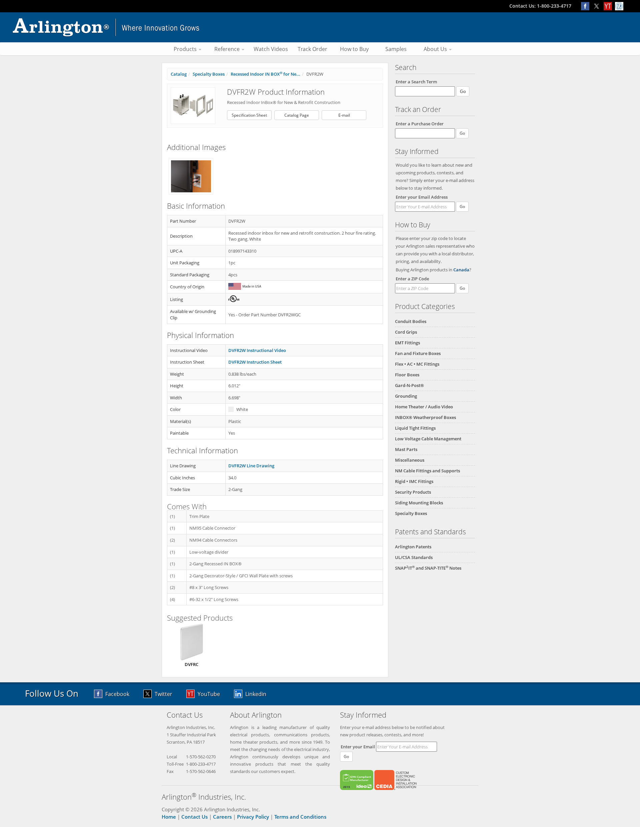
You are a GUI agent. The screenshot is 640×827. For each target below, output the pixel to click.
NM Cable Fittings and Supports (427, 471)
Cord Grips (406, 332)
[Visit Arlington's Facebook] (586, 6)
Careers (222, 816)
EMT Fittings (407, 343)
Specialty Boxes (411, 513)
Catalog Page (296, 115)
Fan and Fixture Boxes (418, 353)
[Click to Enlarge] (193, 105)
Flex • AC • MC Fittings (417, 364)
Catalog (179, 74)
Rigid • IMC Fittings (414, 481)
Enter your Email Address (422, 197)
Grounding (406, 396)
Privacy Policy (253, 816)
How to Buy (354, 49)
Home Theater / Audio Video (424, 407)
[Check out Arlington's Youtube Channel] (609, 6)
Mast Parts (406, 449)
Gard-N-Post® (409, 385)
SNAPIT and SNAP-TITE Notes (428, 568)
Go (462, 206)
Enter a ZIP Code (412, 279)
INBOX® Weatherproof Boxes (425, 417)
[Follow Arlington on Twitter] (598, 6)
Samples (396, 49)
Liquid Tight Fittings (415, 428)
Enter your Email (358, 747)
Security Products (413, 492)
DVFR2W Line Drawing (251, 466)
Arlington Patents (413, 547)
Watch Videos (271, 49)
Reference (227, 49)
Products (186, 49)
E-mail (344, 115)
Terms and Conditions (300, 816)
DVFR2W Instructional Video (257, 350)
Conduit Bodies (410, 321)
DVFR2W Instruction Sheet (255, 362)
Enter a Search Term (416, 82)
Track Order (312, 49)
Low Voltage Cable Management (428, 439)
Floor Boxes (407, 375)
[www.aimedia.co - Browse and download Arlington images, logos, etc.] (620, 6)
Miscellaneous (409, 460)
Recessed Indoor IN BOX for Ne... (265, 74)
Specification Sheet (249, 115)
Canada (461, 270)
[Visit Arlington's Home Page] (320, 27)
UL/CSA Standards (414, 557)
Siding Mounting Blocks (419, 503)
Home (169, 816)
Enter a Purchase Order (420, 124)
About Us (436, 49)
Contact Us (194, 816)
